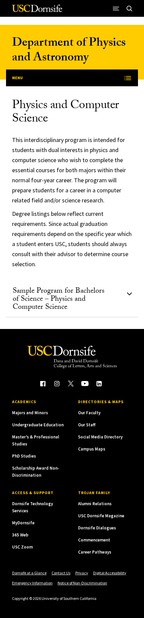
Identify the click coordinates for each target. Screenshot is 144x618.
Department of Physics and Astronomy (69, 51)
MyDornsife (23, 523)
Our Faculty (89, 413)
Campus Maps (91, 449)
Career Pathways (94, 552)
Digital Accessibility (109, 572)
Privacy (81, 572)
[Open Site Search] (129, 8)
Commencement (94, 540)
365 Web (20, 535)
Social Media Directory (100, 437)
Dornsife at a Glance (29, 572)
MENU (17, 77)
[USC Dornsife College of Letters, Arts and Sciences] (37, 11)
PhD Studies (24, 456)
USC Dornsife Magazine (101, 516)
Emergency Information (32, 582)
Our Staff (86, 425)
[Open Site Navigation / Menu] (116, 8)
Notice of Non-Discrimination (82, 582)
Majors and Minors (30, 413)
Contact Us (61, 572)
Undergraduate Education (38, 425)
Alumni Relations (95, 504)
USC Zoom (22, 547)
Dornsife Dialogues (97, 528)
